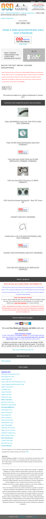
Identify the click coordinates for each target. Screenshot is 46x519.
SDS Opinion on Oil (6, 410)
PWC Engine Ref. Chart (7, 376)
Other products (6, 361)
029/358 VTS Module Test (8, 433)
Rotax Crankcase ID (7, 412)
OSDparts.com (22, 516)
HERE (7, 289)
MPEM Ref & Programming (8, 404)
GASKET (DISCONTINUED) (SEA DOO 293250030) (23, 253)
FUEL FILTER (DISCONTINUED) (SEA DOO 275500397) (23, 144)
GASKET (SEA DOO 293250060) (23, 217)
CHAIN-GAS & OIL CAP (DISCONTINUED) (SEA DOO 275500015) (23, 237)
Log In (40, 1)
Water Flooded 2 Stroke (7, 435)
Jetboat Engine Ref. (6, 379)
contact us (23, 292)
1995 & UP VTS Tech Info (8, 430)
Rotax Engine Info (6, 415)
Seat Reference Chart (7, 422)
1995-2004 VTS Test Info (8, 427)
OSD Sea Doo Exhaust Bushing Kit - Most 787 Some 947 (23, 201)
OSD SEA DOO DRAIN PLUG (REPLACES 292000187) (23, 268)
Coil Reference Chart (19, 381)
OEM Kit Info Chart (6, 397)
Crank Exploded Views (7, 384)
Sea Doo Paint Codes (7, 420)
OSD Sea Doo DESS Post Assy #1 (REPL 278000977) (23, 181)
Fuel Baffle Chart (5, 389)
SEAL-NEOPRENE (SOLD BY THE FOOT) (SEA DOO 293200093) (23, 122)
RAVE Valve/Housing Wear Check (10, 374)
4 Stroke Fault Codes (7, 440)
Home (33, 1)
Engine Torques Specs (7, 387)
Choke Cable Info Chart (7, 381)
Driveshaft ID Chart (19, 384)
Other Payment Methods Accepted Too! (23, 349)
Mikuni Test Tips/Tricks (7, 402)
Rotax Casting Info (6, 417)
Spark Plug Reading (6, 425)
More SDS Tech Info (6, 443)
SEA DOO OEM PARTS (13, 13)
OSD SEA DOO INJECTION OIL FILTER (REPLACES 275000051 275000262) (23, 160)
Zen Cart (35, 516)
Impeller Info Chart (6, 394)
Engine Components (28, 13)
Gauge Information (6, 392)
